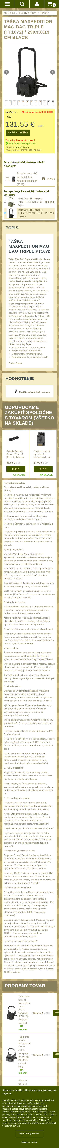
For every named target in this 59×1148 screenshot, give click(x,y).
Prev (6, 72)
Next (52, 72)
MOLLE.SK (9, 13)
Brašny (44, 13)
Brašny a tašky (27, 13)
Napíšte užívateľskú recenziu (34, 392)
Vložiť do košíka (18, 132)
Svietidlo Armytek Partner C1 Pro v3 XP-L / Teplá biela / (15, 454)
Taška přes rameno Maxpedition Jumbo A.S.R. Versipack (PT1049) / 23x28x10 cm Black (24, 1009)
